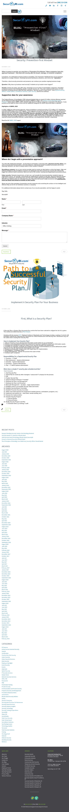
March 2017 (5, 566)
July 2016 (4, 581)
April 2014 (4, 635)
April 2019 (4, 532)
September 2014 (6, 625)
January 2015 (5, 617)
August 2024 (5, 477)
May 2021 (4, 519)
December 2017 (6, 554)
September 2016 (6, 578)
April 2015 (4, 611)
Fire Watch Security (30, 766)
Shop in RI (4, 714)
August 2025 (5, 462)
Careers (4, 766)
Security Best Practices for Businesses (12, 702)
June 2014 (4, 631)
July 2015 (4, 605)
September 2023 (6, 489)
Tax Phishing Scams (7, 724)
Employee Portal (6, 768)
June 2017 (4, 560)
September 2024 (6, 475)
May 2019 (4, 530)
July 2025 (4, 463)
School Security (29, 774)
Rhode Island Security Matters (10, 696)
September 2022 (6, 505)
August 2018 (5, 544)
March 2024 (5, 483)
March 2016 (5, 589)
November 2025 (6, 456)
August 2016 (5, 580)
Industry (4, 223)
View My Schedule (6, 770)
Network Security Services (9, 677)
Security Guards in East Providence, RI (34, 778)
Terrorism (4, 728)
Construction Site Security (9, 655)
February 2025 (5, 467)
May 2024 (4, 481)
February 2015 (5, 615)
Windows (4, 742)
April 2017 (4, 564)
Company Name (8, 215)
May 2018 (4, 548)
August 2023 (5, 491)
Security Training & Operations (10, 710)
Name (4, 199)
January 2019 (5, 536)
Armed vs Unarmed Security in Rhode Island (13, 439)
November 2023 (6, 487)
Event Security (6, 665)
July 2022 (4, 507)
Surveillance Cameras (7, 722)
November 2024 (6, 471)
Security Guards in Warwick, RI (33, 785)
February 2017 (5, 568)
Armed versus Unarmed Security (10, 649)
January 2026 (5, 454)
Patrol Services (29, 760)
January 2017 (5, 570)
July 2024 (4, 479)
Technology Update (7, 726)
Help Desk (4, 669)
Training (4, 732)
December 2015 (6, 595)
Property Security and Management (11, 690)
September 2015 (6, 601)
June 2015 (4, 607)
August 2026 (5, 450)
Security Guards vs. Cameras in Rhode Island (14, 435)
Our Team (4, 756)
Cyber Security (6, 657)
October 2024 (5, 473)
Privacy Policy (5, 774)
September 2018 (6, 542)
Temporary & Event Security (32, 764)
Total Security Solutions (8, 730)
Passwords (5, 681)
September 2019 (6, 524)
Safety (3, 698)
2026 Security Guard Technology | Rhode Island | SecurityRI (17, 437)
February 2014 (5, 639)
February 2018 (5, 550)
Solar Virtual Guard (7, 720)
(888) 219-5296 (62, 2)
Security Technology (7, 708)
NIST (19, 335)
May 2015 (4, 609)
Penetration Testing (7, 685)
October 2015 (5, 599)
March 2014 (5, 637)
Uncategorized (6, 734)
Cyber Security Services (8, 659)
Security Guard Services (8, 704)
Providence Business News (9, 692)
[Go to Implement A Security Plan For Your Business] (34, 300)
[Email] (32, 797)
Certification (5, 653)
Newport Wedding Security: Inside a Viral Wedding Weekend (18, 433)
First (3, 204)
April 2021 (4, 521)
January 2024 (5, 485)
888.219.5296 (41, 804)
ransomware (5, 694)
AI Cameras (5, 647)
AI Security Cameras (30, 758)
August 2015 (5, 603)
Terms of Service (6, 776)
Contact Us (5, 760)
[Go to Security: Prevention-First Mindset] (34, 58)
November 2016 (6, 574)
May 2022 (4, 509)
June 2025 (4, 465)
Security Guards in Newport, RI (33, 787)
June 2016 (4, 583)
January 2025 (5, 469)
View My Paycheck (7, 772)
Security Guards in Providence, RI (34, 776)
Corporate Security (30, 756)
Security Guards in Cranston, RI (33, 783)
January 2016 (5, 593)
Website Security (6, 738)
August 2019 (5, 526)
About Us (4, 754)
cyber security (32, 91)
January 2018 (5, 552)
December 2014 (6, 619)
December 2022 (6, 503)
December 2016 (6, 572)
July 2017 (4, 558)
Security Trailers (29, 770)
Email (4, 208)
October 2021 (5, 517)
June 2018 (4, 546)
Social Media (5, 716)
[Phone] (36, 797)
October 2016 (5, 576)
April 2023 (4, 497)
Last (23, 204)
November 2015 (6, 597)
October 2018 (5, 540)
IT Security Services (7, 673)
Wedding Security (6, 740)
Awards (4, 651)
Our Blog (4, 762)
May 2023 (4, 495)
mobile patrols (11, 91)
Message (5, 230)
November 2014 (6, 621)
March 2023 (5, 499)
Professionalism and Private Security (12, 688)
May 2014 (4, 633)
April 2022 (4, 511)
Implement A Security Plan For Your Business (34, 302)
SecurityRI (4, 712)
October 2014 (5, 623)
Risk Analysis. (27, 331)
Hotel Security (28, 772)
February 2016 (5, 591)
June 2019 (4, 528)
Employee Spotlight (7, 663)
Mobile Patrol (5, 675)
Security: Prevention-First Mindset (34, 60)
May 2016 (4, 585)
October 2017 (5, 556)
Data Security (5, 661)
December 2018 (6, 538)
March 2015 (5, 613)
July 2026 (4, 452)
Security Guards (29, 754)
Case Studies (5, 764)
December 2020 (6, 522)
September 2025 (6, 460)
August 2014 (5, 627)
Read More (6, 252)
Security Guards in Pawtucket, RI (33, 781)
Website (4, 736)
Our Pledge (5, 758)
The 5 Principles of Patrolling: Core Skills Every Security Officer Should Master (22, 441)
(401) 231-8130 (55, 765)
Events (3, 667)
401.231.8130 (28, 804)
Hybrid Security (6, 671)
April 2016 (4, 587)
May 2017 (4, 562)
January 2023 (5, 501)
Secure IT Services (7, 700)
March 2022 (5, 513)
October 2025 (5, 458)
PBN (3, 683)
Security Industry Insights (8, 706)
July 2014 (4, 629)
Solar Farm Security (7, 718)
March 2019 (5, 534)
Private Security (6, 686)
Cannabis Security (29, 768)
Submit (5, 246)
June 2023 (4, 493)
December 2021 (6, 515)
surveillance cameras (21, 91)
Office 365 (4, 679)
